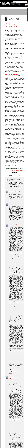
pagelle (21, 170)
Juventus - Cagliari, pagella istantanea (14, 18)
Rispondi (10, 188)
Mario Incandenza (12, 179)
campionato (12, 170)
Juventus (17, 170)
